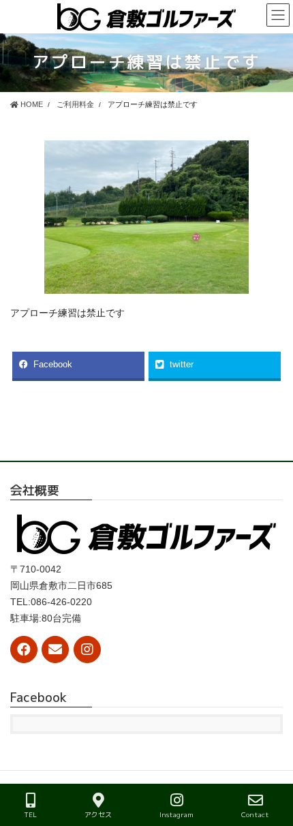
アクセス (98, 814)
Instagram (176, 814)
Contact (255, 814)
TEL (30, 814)
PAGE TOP (271, 764)
